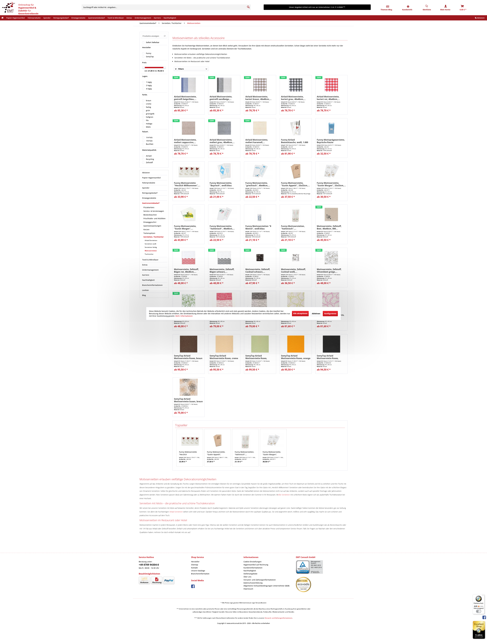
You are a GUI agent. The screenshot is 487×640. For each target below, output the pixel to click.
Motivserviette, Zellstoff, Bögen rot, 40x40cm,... (186, 270)
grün (148, 110)
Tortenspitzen (149, 233)
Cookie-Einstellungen (253, 561)
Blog (144, 295)
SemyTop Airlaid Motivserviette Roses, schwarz (327, 357)
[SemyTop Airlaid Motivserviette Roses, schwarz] (331, 345)
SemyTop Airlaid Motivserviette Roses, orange (295, 357)
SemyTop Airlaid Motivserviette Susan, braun (188, 400)
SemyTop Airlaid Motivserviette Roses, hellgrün (256, 357)
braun (148, 100)
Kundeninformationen (253, 567)
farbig (148, 107)
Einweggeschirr (149, 222)
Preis (144, 62)
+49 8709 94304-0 (149, 564)
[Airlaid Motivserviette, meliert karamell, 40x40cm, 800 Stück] (260, 129)
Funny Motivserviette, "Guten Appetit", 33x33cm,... (295, 184)
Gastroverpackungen (152, 226)
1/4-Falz (149, 137)
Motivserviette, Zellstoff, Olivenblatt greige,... (329, 270)
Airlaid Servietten (151, 240)
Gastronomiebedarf (150, 203)
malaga (149, 123)
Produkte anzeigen (151, 36)
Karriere (145, 275)
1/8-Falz (149, 141)
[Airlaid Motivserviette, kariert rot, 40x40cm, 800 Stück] (331, 85)
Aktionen (480, 18)
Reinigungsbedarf (149, 193)
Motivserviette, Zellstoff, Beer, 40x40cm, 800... (329, 227)
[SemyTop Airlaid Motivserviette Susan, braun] (188, 388)
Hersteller (146, 47)
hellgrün (149, 117)
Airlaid (149, 156)
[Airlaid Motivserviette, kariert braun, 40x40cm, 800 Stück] (260, 85)
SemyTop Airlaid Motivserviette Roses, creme (224, 357)
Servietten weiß (150, 244)
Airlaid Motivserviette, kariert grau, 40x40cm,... (293, 97)
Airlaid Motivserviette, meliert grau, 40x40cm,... (222, 141)
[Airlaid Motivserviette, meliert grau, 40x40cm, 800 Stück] (224, 129)
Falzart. (145, 131)
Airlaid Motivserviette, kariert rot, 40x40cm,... (328, 97)
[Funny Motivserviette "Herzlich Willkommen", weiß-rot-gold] (188, 172)
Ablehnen (316, 313)
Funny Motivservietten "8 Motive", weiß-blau (258, 227)
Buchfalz (149, 144)
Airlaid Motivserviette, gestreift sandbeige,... (221, 97)
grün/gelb (150, 113)
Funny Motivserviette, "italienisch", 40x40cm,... (222, 227)
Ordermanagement (150, 270)
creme (148, 104)
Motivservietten (151, 251)
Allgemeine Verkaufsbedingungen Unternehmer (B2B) (266, 586)
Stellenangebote (250, 573)
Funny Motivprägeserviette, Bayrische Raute (331, 141)
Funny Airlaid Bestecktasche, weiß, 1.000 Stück (294, 141)
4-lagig (149, 88)
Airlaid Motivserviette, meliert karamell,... (256, 141)
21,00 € (151, 71)
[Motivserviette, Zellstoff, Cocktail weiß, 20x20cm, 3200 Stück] (295, 258)
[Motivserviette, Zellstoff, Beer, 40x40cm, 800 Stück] (331, 215)
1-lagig (149, 82)
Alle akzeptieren (300, 313)
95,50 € (161, 71)
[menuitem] (168, 7)
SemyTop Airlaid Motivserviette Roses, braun (188, 357)
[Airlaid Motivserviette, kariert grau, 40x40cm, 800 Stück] (295, 85)
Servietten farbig (151, 247)
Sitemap (194, 564)
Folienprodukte (148, 183)
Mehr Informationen (184, 316)
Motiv (148, 127)
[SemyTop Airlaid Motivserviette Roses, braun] (188, 345)
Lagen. (145, 76)
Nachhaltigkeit (148, 280)
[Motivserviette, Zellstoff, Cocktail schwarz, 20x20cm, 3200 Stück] (260, 258)
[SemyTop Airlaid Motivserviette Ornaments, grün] (295, 301)
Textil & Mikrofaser (150, 259)
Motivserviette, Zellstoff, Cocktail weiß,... (293, 270)
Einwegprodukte (149, 198)
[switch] (478, 611)
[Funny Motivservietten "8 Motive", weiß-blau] (260, 215)
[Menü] (482, 595)
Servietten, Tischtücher (153, 237)
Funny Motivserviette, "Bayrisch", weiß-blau (221, 184)
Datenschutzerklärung (253, 583)
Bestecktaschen (150, 215)
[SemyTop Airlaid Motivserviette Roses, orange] (295, 345)
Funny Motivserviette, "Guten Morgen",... (185, 227)
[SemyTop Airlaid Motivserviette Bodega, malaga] (224, 301)
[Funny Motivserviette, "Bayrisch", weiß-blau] (224, 172)
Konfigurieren (330, 313)
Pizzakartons (148, 207)
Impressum (248, 589)
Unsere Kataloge (198, 570)
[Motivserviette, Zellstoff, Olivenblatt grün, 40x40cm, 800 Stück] (188, 301)
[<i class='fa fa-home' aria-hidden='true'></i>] (2, 17)
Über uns (247, 577)
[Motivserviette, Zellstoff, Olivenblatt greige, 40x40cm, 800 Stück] (331, 258)
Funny (148, 53)
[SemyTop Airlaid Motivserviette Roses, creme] (224, 345)
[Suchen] (248, 7)
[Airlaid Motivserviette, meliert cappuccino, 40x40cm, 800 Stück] (188, 129)
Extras (144, 265)
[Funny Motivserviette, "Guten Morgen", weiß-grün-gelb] (188, 215)
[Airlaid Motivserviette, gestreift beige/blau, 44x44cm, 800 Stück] (188, 85)
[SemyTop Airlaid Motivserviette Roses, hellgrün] (260, 345)
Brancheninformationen (152, 285)
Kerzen (146, 229)
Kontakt (194, 567)
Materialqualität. (149, 150)
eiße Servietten (284, 494)
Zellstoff (149, 162)
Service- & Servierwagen (153, 211)
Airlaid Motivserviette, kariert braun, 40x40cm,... (258, 97)
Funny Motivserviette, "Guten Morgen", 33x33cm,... (331, 184)
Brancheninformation (200, 573)
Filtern (181, 69)
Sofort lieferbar (152, 42)
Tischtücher (149, 254)
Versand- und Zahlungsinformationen (260, 580)
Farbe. (144, 94)
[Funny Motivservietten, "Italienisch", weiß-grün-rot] (295, 215)
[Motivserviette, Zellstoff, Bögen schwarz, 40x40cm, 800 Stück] (224, 258)
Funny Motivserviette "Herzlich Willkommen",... (187, 184)
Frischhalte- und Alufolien (154, 218)
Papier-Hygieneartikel (151, 177)
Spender (145, 188)
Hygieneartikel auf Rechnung (256, 564)
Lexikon (145, 290)
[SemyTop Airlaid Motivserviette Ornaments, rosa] (331, 301)
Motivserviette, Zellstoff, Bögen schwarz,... (222, 270)
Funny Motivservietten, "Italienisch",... (293, 227)
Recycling (150, 159)
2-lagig (149, 85)
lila (147, 120)
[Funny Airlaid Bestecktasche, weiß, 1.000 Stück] (295, 129)
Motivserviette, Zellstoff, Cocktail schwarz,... (257, 270)
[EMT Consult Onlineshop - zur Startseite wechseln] (8, 7)
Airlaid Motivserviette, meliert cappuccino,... (185, 141)
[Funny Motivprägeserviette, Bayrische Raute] (331, 129)
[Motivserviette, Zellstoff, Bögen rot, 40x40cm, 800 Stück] (188, 258)
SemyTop (150, 56)
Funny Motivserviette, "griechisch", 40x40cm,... (257, 184)
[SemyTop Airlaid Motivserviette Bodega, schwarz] (260, 301)
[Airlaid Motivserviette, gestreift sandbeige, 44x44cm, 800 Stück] (224, 85)
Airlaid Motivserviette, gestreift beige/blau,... (185, 97)
